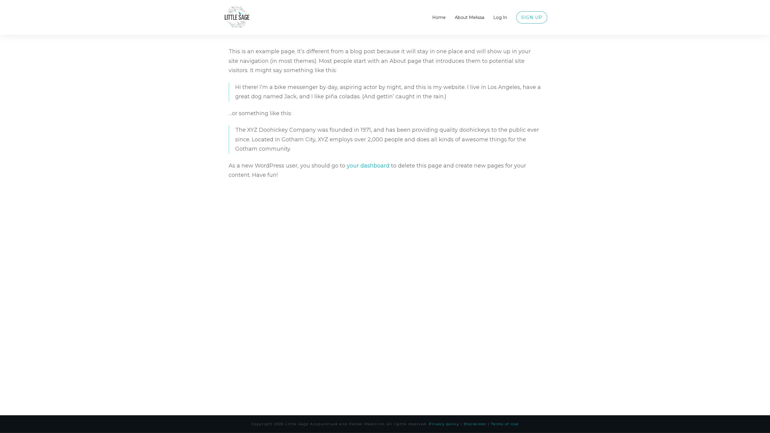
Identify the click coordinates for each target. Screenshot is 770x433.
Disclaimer (475, 424)
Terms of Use (505, 424)
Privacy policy (444, 424)
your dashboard (368, 165)
